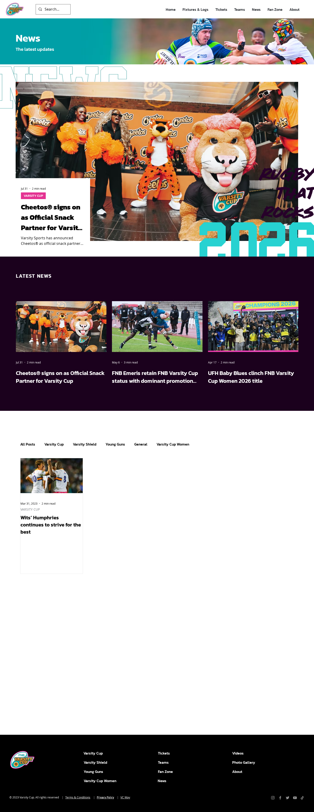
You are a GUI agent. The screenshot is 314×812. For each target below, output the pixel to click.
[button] (195, 9)
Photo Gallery (243, 762)
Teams (163, 762)
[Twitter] (287, 797)
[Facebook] (280, 797)
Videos (238, 753)
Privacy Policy (105, 797)
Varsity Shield (84, 444)
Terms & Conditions (77, 797)
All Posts (27, 444)
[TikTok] (302, 797)
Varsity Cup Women (173, 444)
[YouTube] (295, 797)
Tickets (164, 753)
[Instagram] (273, 797)
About (237, 771)
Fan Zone (165, 771)
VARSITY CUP (30, 509)
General (140, 444)
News (162, 780)
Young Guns (115, 444)
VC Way (125, 797)
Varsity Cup (54, 444)
